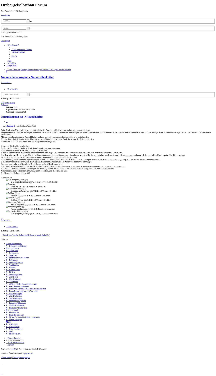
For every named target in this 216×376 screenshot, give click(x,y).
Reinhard (4, 105)
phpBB (14, 349)
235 (15, 107)
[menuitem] (21, 50)
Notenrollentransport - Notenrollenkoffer (27, 77)
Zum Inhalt (5, 15)
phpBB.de (28, 353)
